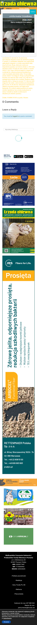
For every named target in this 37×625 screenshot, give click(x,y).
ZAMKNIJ (32, 11)
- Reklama (18, 589)
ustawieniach (7, 618)
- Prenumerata (18, 594)
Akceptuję (6, 622)
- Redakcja (18, 580)
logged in (16, 116)
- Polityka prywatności (18, 576)
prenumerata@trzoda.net (26, 607)
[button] (18, 184)
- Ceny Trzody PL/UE (18, 585)
